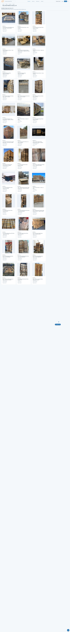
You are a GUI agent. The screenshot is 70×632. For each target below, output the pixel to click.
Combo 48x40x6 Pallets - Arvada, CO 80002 (23, 119)
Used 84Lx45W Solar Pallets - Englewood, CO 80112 (7, 73)
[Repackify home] (2, 1)
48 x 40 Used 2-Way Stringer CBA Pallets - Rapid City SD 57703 (8, 233)
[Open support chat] (68, 630)
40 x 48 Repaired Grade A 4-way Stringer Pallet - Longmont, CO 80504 (8, 119)
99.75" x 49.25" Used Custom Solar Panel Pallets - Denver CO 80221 (24, 96)
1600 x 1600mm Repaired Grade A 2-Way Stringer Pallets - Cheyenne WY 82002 (23, 188)
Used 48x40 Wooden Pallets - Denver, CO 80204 (38, 73)
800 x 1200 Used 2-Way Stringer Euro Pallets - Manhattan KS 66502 (8, 279)
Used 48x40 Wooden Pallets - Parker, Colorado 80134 (8, 50)
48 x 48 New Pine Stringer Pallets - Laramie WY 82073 (8, 211)
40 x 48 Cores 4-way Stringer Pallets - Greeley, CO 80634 (38, 27)
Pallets (6, 4)
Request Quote (58, 1)
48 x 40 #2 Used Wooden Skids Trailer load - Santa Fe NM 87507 (23, 256)
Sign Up (65, 1)
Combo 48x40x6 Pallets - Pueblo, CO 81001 (38, 188)
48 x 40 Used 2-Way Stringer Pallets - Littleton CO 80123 (38, 119)
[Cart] (68, 1)
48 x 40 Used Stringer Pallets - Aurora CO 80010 (23, 27)
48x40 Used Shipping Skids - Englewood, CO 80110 (22, 73)
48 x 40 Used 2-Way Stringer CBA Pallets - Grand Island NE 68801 (23, 211)
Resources (37, 1)
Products (29, 1)
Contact (42, 1)
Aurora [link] (13, 4)
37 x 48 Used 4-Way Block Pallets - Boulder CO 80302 (23, 165)
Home (3, 4)
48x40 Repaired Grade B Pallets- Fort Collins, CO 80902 (23, 142)
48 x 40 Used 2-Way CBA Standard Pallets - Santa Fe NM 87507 (38, 256)
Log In (62, 1)
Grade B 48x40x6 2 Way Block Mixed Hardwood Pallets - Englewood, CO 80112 (24, 50)
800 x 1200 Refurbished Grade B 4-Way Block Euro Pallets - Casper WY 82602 (38, 211)
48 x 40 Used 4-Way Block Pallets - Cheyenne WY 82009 (8, 188)
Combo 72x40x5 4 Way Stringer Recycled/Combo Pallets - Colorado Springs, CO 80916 (38, 142)
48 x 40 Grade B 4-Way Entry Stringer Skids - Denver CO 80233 (8, 96)
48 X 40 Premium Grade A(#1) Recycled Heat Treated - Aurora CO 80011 (8, 27)
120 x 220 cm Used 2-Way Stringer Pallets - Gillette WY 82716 (38, 233)
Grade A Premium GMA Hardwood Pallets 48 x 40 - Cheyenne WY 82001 (38, 165)
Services (33, 1)
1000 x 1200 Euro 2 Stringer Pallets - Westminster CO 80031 (38, 279)
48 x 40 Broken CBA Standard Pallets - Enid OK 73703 (23, 279)
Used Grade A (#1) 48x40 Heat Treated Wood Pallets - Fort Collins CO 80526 (8, 142)
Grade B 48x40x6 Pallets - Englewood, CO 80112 (38, 50)
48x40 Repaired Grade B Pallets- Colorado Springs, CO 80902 (7, 165)
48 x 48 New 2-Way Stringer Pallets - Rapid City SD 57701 (23, 233)
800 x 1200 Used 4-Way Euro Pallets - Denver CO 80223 (38, 96)
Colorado (10, 4)
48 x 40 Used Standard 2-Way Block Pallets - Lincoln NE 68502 (8, 256)
